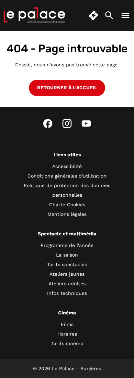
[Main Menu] (125, 15)
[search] (109, 15)
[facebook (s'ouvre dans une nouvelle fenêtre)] (47, 123)
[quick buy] (93, 15)
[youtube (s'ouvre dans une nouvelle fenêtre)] (86, 123)
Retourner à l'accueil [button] (67, 87)
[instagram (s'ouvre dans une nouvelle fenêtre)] (67, 123)
